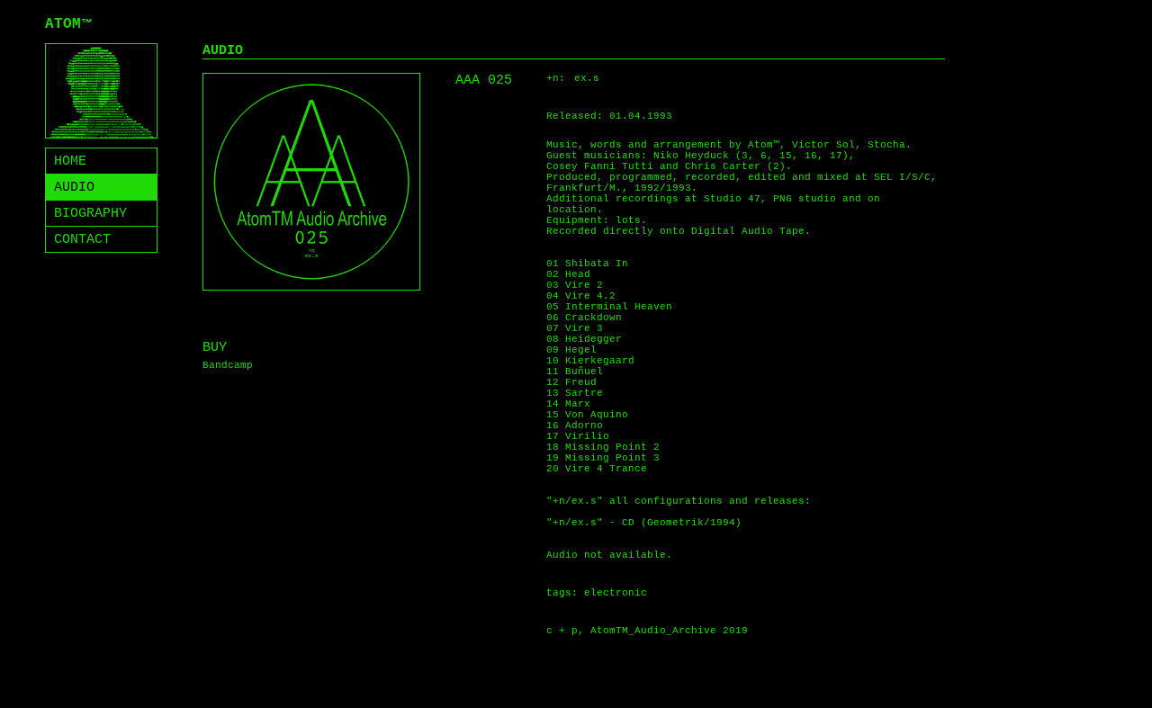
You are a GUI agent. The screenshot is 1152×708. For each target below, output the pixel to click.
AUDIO (74, 187)
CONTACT (82, 239)
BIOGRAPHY (90, 213)
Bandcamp (227, 365)
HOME (70, 161)
